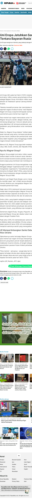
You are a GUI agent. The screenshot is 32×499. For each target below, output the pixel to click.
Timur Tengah (5, 12)
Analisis (14, 464)
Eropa (11, 12)
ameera (3, 8)
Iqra (13, 462)
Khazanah (2, 462)
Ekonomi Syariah (13, 8)
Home (1, 30)
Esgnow (2, 469)
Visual (13, 469)
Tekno (13, 466)
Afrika (29, 12)
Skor (25, 459)
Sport (25, 464)
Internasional (7, 30)
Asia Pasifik (24, 12)
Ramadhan (15, 471)
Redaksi (14, 479)
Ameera (2, 459)
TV (1, 471)
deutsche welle (18, 45)
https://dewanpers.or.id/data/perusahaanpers (13, 490)
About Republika (4, 479)
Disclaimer (2, 481)
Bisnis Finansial (28, 466)
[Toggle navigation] (1, 3)
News (1, 464)
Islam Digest (27, 462)
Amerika (17, 12)
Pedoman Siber (28, 479)
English (26, 469)
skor (22, 8)
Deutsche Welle (16, 30)
